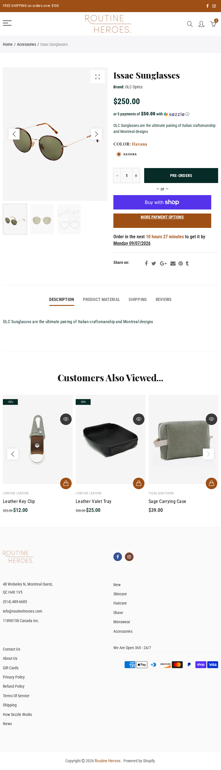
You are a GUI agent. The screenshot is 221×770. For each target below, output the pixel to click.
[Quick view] (66, 419)
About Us (10, 658)
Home (8, 44)
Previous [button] (14, 134)
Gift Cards (10, 668)
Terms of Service (16, 695)
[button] (165, 114)
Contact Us (11, 649)
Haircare (120, 603)
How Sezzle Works (17, 714)
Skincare (120, 594)
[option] (55, 134)
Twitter (153, 263)
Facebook (146, 263)
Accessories (26, 44)
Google (163, 263)
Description (61, 299)
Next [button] (96, 134)
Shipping (138, 299)
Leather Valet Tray (93, 501)
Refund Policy (13, 686)
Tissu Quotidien (161, 493)
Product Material (101, 299)
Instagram (129, 556)
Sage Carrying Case (167, 501)
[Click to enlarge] (97, 76)
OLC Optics (133, 87)
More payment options (162, 217)
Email (173, 263)
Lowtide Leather (16, 493)
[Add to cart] (138, 483)
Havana (130, 154)
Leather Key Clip (19, 501)
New (117, 584)
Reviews (164, 299)
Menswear (121, 622)
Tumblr (187, 263)
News (7, 723)
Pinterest (180, 263)
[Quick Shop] (66, 483)
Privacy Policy (14, 677)
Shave (118, 612)
